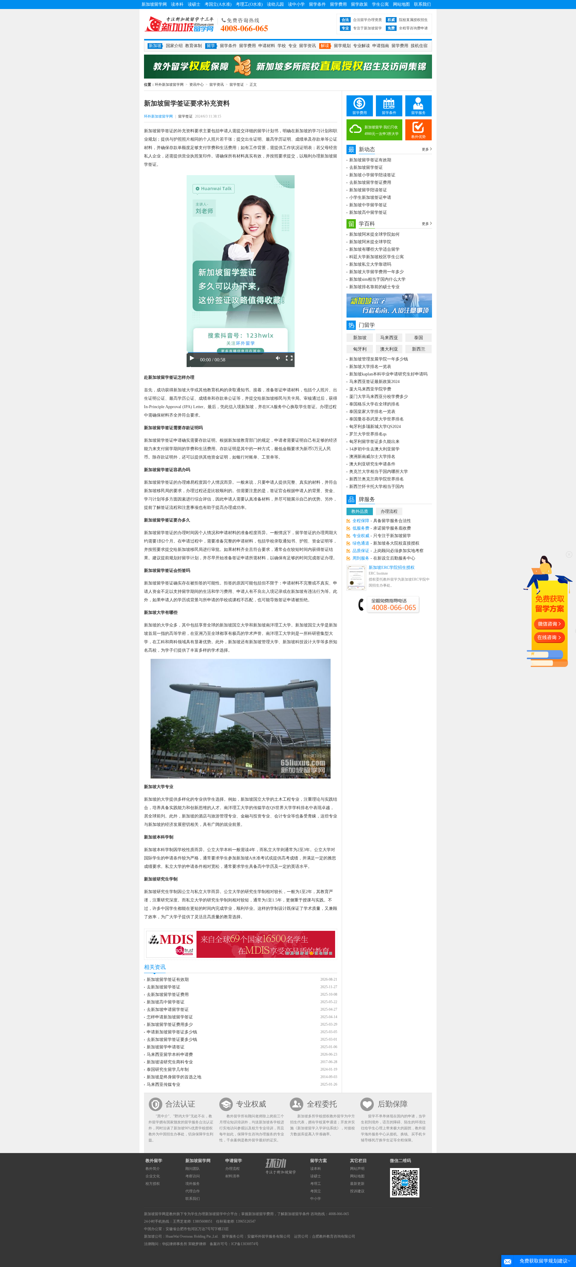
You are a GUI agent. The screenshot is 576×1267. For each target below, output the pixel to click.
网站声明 (357, 1169)
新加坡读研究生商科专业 (170, 1062)
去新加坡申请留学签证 (168, 1009)
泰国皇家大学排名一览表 (372, 411)
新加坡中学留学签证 (368, 205)
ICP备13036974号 (245, 1244)
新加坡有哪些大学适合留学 (374, 249)
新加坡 (360, 337)
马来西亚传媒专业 (163, 1084)
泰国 (418, 337)
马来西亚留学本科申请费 (170, 1054)
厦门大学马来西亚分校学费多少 (378, 396)
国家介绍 (174, 45)
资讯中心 (196, 84)
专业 (292, 45)
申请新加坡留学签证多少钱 (172, 1032)
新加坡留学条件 (297, 1214)
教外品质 (359, 511)
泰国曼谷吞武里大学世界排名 (376, 419)
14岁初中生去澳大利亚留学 (374, 449)
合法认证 (180, 1104)
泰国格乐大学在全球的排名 (374, 404)
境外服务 (192, 1184)
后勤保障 (393, 1104)
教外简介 (153, 1169)
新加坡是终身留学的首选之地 (174, 1077)
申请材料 (266, 45)
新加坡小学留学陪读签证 (372, 175)
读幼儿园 (275, 4)
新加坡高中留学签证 (165, 1002)
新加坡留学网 (154, 4)
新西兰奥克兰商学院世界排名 (376, 479)
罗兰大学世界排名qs (367, 434)
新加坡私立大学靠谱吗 (370, 264)
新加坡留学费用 (261, 1214)
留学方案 (318, 1160)
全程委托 (322, 1104)
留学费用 (338, 4)
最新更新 (357, 1184)
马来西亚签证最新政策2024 (374, 381)
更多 (425, 149)
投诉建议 (357, 1191)
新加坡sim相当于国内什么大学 (377, 279)
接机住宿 (419, 45)
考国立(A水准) (218, 4)
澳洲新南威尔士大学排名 (372, 456)
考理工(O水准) (249, 4)
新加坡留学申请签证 (165, 1047)
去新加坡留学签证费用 (168, 994)
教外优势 (418, 137)
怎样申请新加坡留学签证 (170, 1017)
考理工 (315, 1184)
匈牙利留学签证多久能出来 (374, 441)
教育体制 (193, 45)
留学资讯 (307, 45)
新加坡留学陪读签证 (368, 190)
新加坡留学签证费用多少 (170, 1024)
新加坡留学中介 (217, 1214)
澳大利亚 (389, 349)
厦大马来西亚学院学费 (370, 389)
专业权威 (251, 1104)
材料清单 (232, 1176)
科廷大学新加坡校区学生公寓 (376, 257)
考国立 (315, 1191)
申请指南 (380, 45)
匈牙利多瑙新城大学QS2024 (375, 426)
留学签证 (237, 84)
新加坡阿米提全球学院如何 (374, 234)
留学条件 (317, 4)
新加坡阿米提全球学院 (370, 242)
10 (330, 953)
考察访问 (192, 1176)
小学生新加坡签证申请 (370, 197)
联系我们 (422, 4)
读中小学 (296, 4)
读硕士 (194, 4)
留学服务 (418, 113)
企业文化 (153, 1176)
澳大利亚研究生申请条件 (372, 464)
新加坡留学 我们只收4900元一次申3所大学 (381, 130)
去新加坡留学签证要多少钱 (172, 1039)
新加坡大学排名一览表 (370, 366)
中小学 (315, 1199)
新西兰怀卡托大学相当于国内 (376, 486)
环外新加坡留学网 (179, 24)
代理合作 (192, 1191)
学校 (282, 45)
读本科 (177, 4)
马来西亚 (389, 337)
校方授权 (153, 1184)
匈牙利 (360, 349)
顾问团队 (192, 1169)
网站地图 (401, 4)
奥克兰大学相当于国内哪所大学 (378, 471)
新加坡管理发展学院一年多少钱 (378, 359)
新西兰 (418, 349)
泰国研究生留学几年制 (168, 1069)
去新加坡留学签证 (163, 987)
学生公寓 (380, 4)
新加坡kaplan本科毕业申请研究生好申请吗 (388, 374)
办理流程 (389, 511)
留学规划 (342, 45)
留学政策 (359, 4)
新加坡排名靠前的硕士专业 (374, 287)
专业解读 (361, 45)
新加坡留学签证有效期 (168, 979)
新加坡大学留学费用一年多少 (376, 272)
